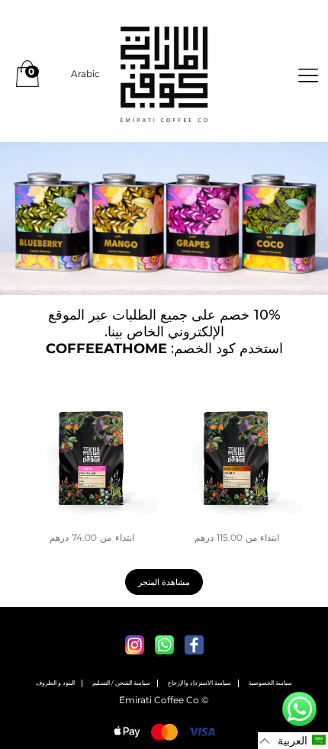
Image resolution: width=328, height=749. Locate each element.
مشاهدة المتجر (164, 582)
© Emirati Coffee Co (164, 700)
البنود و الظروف (55, 683)
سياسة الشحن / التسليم (121, 683)
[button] (293, 740)
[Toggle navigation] (308, 73)
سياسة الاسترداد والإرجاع (199, 683)
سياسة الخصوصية (270, 683)
